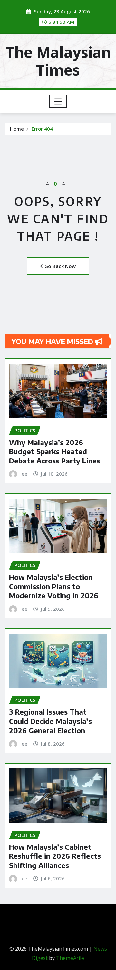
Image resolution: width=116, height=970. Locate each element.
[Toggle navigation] (58, 101)
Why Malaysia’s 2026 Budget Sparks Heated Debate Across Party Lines (54, 451)
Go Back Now (60, 266)
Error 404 (42, 128)
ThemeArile (70, 958)
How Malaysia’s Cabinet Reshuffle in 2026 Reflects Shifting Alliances (55, 856)
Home (17, 128)
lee (23, 474)
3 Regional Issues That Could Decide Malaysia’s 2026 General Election (50, 721)
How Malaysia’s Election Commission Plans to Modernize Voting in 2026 (53, 586)
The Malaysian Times (58, 61)
